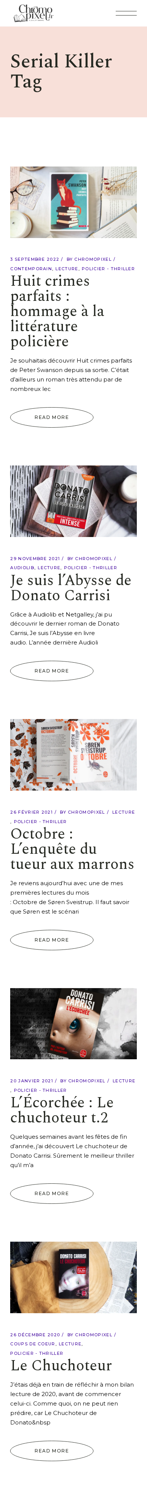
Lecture (66, 268)
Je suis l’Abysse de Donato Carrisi (71, 588)
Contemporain (31, 268)
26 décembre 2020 (35, 1334)
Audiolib (22, 567)
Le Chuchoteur (61, 1366)
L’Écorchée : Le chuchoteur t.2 (62, 1110)
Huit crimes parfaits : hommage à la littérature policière (57, 311)
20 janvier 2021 (31, 1080)
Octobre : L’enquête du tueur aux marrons (72, 849)
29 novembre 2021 (35, 558)
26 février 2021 (31, 812)
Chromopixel (93, 259)
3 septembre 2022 (34, 259)
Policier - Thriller (108, 268)
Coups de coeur (32, 1343)
